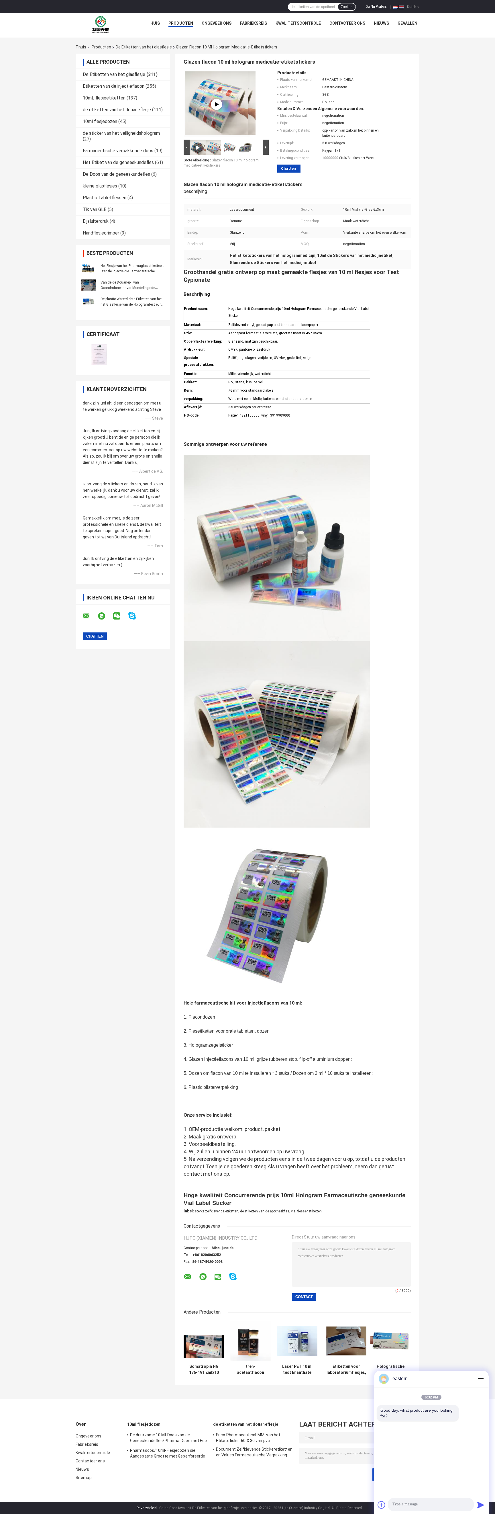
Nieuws (381, 23)
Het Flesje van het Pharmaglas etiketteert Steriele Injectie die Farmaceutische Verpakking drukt (132, 271)
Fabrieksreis (253, 23)
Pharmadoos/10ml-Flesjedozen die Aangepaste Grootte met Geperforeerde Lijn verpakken (167, 1454)
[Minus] (480, 1378)
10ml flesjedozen (100, 121)
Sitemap (84, 1477)
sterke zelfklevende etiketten (216, 1211)
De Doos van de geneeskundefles (116, 174)
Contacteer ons (347, 23)
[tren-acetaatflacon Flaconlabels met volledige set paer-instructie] (250, 1341)
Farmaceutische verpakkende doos (118, 150)
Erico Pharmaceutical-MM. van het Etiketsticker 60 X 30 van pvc (248, 1438)
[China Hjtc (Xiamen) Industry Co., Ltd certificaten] (99, 354)
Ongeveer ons (216, 23)
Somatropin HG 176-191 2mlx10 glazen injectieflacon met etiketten (204, 1369)
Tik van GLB (95, 209)
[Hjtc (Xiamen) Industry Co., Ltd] (100, 24)
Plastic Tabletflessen (104, 197)
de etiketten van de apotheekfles (264, 1211)
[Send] (480, 1505)
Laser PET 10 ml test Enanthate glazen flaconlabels (297, 1369)
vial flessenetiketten (306, 1211)
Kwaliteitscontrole (298, 23)
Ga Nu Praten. (376, 7)
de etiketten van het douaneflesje (117, 109)
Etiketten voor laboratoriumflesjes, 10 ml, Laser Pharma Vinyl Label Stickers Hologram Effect (346, 1369)
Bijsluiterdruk (96, 221)
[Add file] (382, 1505)
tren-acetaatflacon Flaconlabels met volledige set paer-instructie (250, 1369)
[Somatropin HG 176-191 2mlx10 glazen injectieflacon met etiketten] (204, 1341)
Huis (155, 23)
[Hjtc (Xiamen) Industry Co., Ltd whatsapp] (105, 616)
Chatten (288, 168)
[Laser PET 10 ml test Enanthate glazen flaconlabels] (297, 1341)
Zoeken (347, 7)
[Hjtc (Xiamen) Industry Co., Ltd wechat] (120, 616)
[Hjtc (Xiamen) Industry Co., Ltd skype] (135, 616)
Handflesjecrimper (101, 233)
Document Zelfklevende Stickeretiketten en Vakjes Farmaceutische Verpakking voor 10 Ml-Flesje (254, 1453)
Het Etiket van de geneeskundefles (118, 162)
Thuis (81, 47)
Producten (180, 23)
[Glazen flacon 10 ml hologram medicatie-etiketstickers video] (217, 104)
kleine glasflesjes (100, 186)
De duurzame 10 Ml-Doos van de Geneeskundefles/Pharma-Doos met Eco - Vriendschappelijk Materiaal (168, 1439)
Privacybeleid (147, 1508)
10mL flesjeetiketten (104, 98)
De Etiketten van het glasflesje (144, 47)
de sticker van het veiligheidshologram (121, 133)
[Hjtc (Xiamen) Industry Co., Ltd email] (90, 616)
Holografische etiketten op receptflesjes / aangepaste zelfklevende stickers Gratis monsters (390, 1369)
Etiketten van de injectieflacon (113, 86)
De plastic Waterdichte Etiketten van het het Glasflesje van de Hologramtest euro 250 (132, 304)
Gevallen (407, 23)
